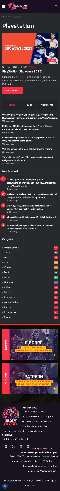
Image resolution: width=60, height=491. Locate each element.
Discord (24, 439)
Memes (7, 317)
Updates (8, 282)
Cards (7, 292)
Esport (7, 262)
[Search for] (56, 7)
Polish (49, 448)
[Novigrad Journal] (18, 6)
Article (7, 287)
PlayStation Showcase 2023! (22, 71)
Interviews (9, 297)
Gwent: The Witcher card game (43, 471)
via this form (8, 439)
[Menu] (3, 7)
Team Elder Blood (26, 480)
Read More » (12, 90)
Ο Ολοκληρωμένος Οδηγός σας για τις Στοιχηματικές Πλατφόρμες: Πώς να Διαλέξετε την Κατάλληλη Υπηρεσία (31, 182)
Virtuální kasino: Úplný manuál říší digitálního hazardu (27, 149)
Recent (11, 104)
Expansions (10, 312)
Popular (28, 104)
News (7, 257)
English (38, 448)
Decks (7, 272)
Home (7, 16)
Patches (8, 307)
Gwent (7, 252)
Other (7, 277)
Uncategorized (11, 247)
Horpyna (8, 67)
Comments (47, 104)
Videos (7, 267)
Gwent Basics (11, 302)
